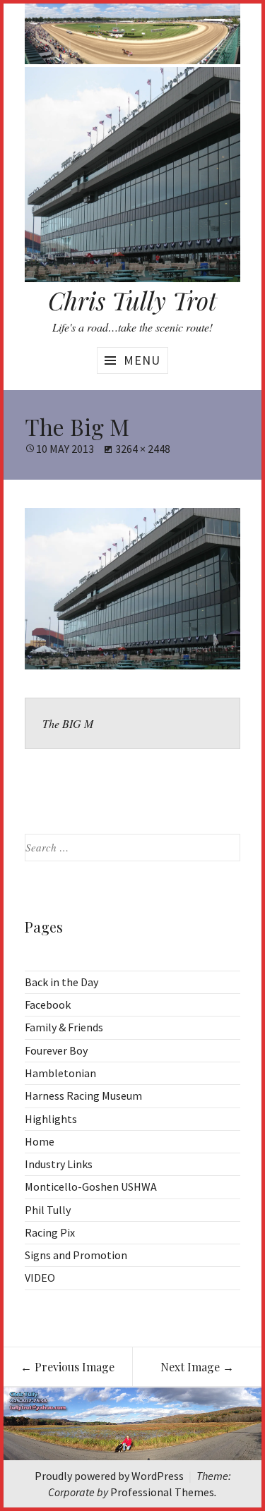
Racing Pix (50, 1232)
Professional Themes (162, 1492)
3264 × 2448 (142, 449)
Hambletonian (60, 1073)
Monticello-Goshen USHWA (91, 1186)
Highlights (51, 1119)
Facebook (48, 1004)
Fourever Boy (56, 1050)
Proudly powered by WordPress (109, 1476)
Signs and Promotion (76, 1255)
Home (39, 1141)
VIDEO (40, 1277)
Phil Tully (48, 1210)
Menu (142, 360)
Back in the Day (61, 982)
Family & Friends (64, 1027)
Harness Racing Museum (83, 1095)
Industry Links (59, 1164)
